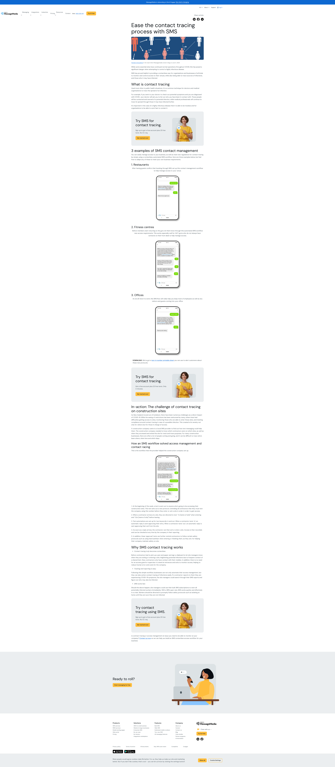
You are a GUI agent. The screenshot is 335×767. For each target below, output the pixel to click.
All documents (144, 746)
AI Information (179, 738)
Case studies (179, 734)
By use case (137, 732)
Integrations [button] (35, 12)
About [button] (206, 7)
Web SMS (157, 728)
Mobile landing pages (119, 730)
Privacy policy (117, 746)
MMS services (116, 728)
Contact (67, 13)
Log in (220, 7)
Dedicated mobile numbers (162, 730)
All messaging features (161, 734)
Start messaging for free (122, 685)
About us (178, 726)
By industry (137, 734)
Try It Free (91, 13)
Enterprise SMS (138, 730)
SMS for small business (140, 726)
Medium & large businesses (141, 728)
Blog (177, 732)
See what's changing (182, 2)
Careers (178, 728)
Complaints (174, 746)
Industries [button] (45, 12)
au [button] (200, 7)
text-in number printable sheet (163, 360)
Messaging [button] (25, 12)
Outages (185, 746)
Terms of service (130, 746)
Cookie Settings (215, 760)
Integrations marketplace (141, 736)
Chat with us (205, 729)
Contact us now (145, 638)
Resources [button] (59, 12)
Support (213, 7)
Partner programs (180, 736)
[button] (85, 13)
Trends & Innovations (137, 63)
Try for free (201, 733)
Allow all (202, 760)
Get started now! (142, 138)
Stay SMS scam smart (160, 746)
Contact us (179, 730)
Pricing (52, 13)
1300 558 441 (80, 13)
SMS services (116, 726)
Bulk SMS (157, 726)
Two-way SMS (159, 732)
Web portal (116, 732)
